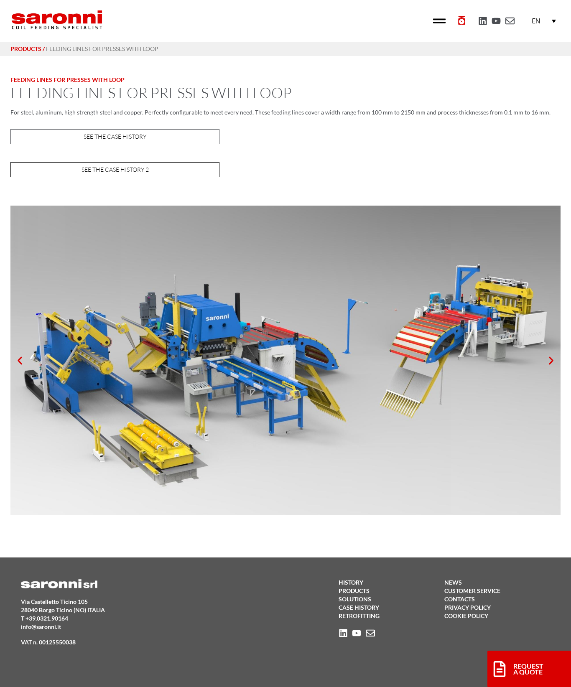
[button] (439, 20)
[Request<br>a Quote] (499, 669)
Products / (27, 48)
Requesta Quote (528, 669)
